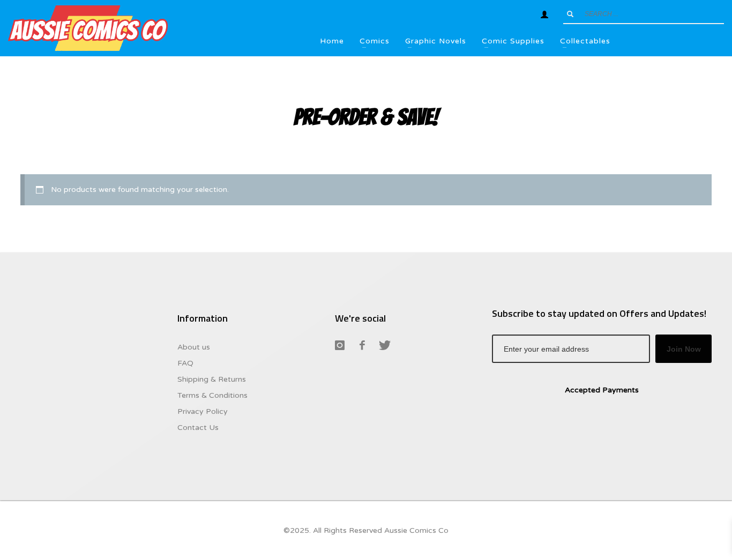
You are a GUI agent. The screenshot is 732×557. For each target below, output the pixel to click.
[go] (570, 14)
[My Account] (544, 14)
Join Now (684, 349)
